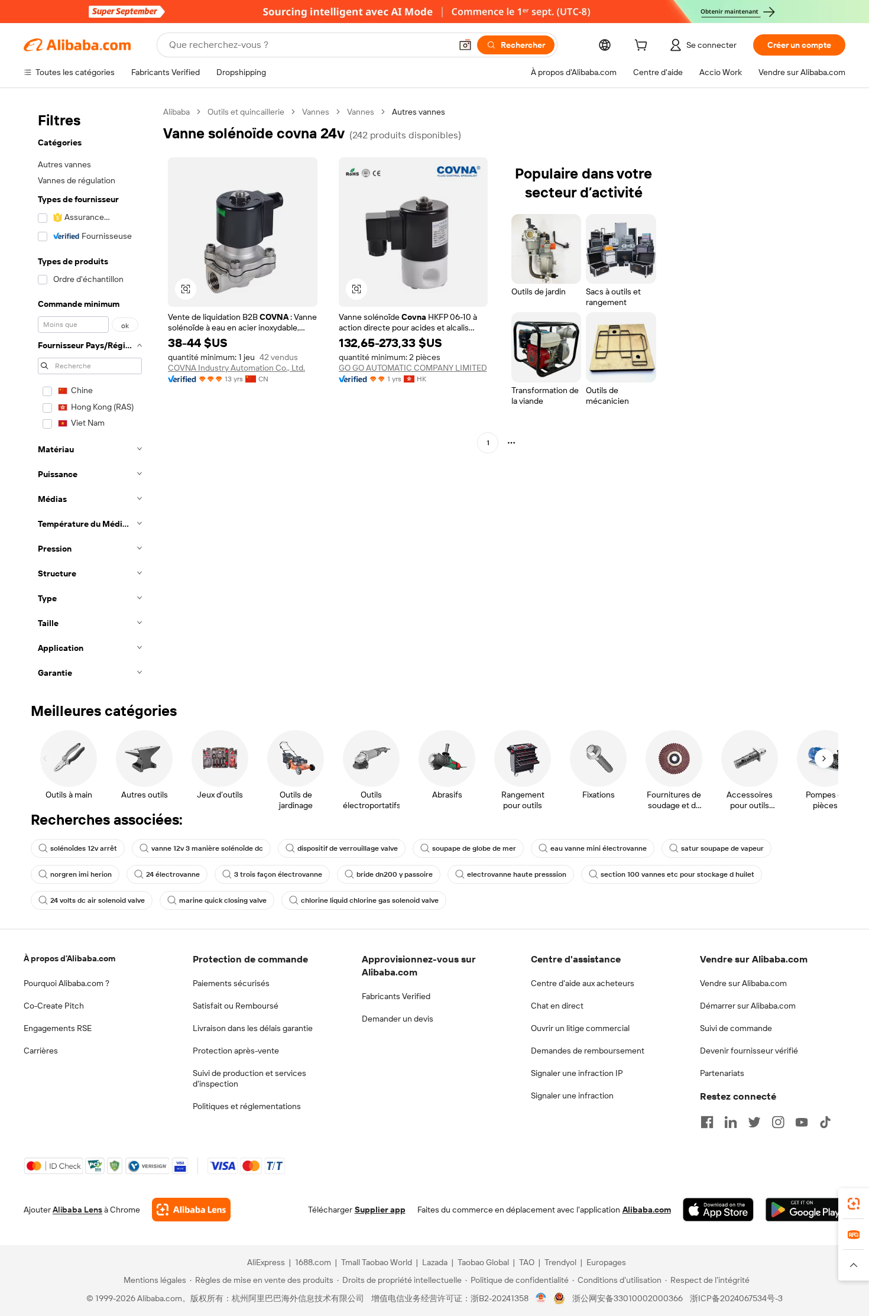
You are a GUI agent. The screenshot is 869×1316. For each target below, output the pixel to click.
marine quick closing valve (223, 900)
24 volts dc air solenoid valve (97, 900)
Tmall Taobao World (376, 1262)
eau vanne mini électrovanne (598, 848)
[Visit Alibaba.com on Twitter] (754, 1122)
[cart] (643, 46)
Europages (606, 1262)
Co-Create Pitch (54, 1005)
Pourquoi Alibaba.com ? (66, 983)
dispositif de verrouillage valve (347, 848)
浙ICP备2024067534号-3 (736, 1298)
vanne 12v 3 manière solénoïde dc (207, 848)
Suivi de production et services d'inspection (249, 1078)
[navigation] (90, 395)
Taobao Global (483, 1262)
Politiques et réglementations (247, 1106)
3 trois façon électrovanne (278, 874)
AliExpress (266, 1262)
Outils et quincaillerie (245, 111)
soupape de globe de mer (474, 848)
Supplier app (380, 1209)
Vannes (315, 111)
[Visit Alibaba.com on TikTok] (825, 1122)
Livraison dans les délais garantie (253, 1028)
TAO (526, 1262)
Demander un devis (397, 1018)
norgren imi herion (81, 874)
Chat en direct (557, 1005)
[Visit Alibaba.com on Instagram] (778, 1122)
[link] (853, 1203)
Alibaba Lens (77, 1209)
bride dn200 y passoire (394, 874)
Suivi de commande (736, 1028)
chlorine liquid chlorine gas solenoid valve (370, 900)
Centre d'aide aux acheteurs (582, 983)
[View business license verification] (541, 1298)
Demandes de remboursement (587, 1050)
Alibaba (176, 111)
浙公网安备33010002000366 (627, 1298)
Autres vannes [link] (418, 111)
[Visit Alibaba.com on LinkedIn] (731, 1122)
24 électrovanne (173, 874)
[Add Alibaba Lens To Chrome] (191, 1209)
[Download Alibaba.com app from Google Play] (805, 1209)
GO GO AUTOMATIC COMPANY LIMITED (413, 367)
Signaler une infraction (572, 1095)
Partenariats (722, 1073)
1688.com (313, 1262)
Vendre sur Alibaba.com (743, 983)
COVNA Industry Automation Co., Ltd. (236, 367)
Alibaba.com (646, 1209)
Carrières (41, 1050)
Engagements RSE (58, 1028)
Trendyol (560, 1262)
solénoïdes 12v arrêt (83, 848)
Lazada (435, 1262)
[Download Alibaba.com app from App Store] (718, 1209)
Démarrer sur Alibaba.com (748, 1005)
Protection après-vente (236, 1050)
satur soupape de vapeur (722, 848)
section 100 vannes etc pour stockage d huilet (677, 874)
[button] (465, 45)
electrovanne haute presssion (516, 874)
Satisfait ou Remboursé (235, 1005)
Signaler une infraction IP (577, 1073)
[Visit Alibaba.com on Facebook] (707, 1122)
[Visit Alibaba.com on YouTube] (802, 1122)
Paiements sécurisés (231, 983)
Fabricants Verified (396, 996)
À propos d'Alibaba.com (69, 958)
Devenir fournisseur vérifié (749, 1050)
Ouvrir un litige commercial (580, 1028)
